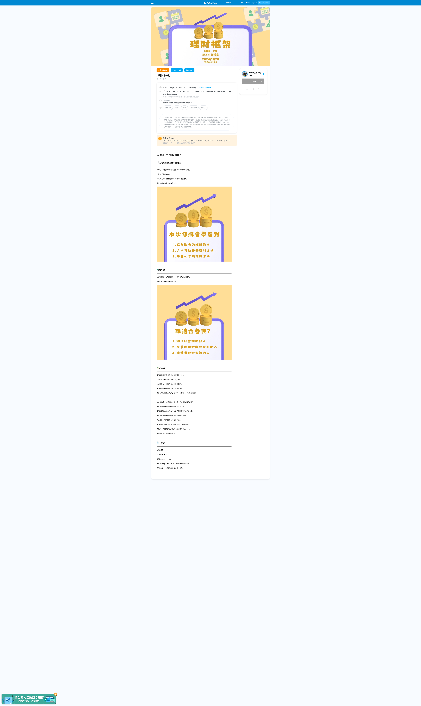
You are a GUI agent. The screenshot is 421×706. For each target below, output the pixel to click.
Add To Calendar (204, 87)
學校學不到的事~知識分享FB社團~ (176, 102)
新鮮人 (203, 108)
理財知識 (168, 108)
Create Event (263, 3)
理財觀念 (194, 108)
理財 (176, 108)
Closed (253, 81)
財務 (184, 108)
